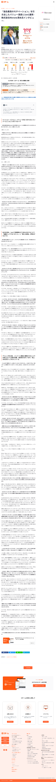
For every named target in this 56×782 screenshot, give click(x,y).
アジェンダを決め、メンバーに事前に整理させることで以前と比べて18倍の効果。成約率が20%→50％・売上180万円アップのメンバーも (17, 113)
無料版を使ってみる (15, 750)
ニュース (13, 760)
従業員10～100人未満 (44, 27)
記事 (12, 767)
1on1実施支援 (29, 736)
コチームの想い (14, 744)
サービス (41, 30)
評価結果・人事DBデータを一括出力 (48, 745)
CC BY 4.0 (53, 777)
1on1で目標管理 (30, 746)
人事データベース (45, 766)
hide (33, 105)
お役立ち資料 (14, 769)
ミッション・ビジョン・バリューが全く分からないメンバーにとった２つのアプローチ (17, 108)
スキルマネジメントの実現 (16, 742)
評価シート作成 (44, 736)
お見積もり (28, 721)
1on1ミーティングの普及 (10, 8)
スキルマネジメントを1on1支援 (32, 761)
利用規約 (11, 780)
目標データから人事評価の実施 (32, 753)
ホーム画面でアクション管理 (46, 767)
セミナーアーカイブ (15, 765)
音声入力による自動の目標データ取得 (48, 762)
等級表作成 (44, 747)
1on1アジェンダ (30, 740)
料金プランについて (15, 747)
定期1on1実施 (29, 741)
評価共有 (43, 744)
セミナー (13, 764)
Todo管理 (29, 744)
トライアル (46, 721)
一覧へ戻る (28, 667)
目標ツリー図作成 (30, 752)
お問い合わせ (10, 721)
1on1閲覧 (29, 738)
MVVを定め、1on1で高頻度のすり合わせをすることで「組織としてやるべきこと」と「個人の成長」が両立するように (18, 110)
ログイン (5, 745)
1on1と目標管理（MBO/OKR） (17, 741)
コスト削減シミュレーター (16, 749)
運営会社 (13, 771)
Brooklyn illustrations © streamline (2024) (44, 777)
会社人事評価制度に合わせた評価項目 (48, 742)
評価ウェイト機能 (45, 740)
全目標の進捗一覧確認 (31, 756)
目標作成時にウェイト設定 (31, 755)
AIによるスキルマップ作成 (31, 759)
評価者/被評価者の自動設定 (46, 748)
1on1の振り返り (30, 743)
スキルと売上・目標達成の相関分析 (33, 762)
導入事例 (13, 759)
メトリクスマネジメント (16, 735)
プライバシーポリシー (4, 780)
